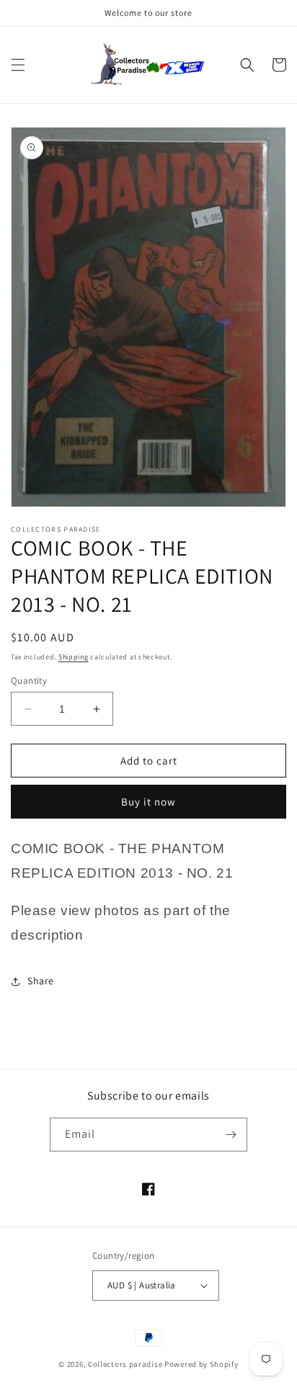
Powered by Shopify (201, 1364)
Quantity (29, 680)
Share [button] (40, 980)
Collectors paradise (125, 1364)
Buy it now (148, 801)
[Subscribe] (231, 1134)
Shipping (73, 656)
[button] (18, 65)
